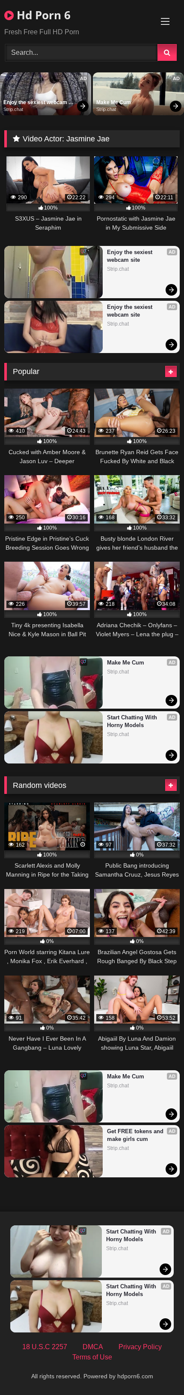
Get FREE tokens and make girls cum (136, 1135)
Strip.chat (13, 109)
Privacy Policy (140, 1346)
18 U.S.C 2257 (44, 1346)
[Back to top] (157, 1369)
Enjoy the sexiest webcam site (35, 102)
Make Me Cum (113, 102)
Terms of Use (92, 1357)
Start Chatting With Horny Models (133, 721)
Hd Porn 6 (42, 15)
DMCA (93, 1346)
